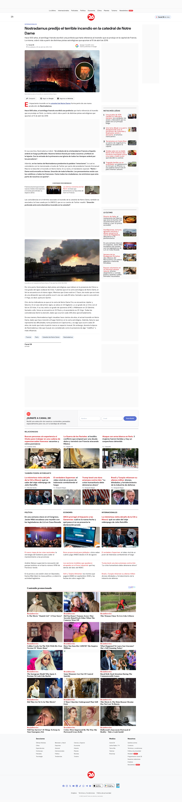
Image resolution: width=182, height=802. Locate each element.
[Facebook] (63, 786)
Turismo (76, 756)
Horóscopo (39, 751)
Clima (37, 745)
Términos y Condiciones (87, 793)
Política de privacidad (134, 751)
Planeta (76, 751)
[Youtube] (73, 786)
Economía (68, 512)
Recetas (76, 754)
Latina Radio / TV (114, 745)
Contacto (130, 745)
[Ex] (70, 786)
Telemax (111, 751)
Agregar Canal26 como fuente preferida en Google (88, 45)
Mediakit (132, 754)
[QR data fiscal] (117, 787)
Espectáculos (40, 748)
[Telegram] (87, 786)
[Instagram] (67, 786)
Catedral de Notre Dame (50, 337)
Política (28, 512)
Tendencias (58, 756)
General (57, 748)
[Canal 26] (91, 775)
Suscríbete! (130, 418)
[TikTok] (80, 786)
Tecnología (39, 756)
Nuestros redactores (134, 759)
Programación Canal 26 (135, 756)
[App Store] (98, 786)
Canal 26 (31, 45)
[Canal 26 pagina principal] (91, 20)
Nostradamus (68, 337)
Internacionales (31, 24)
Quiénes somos (132, 743)
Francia (28, 337)
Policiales (39, 754)
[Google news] (90, 786)
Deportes (58, 745)
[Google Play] (109, 786)
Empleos (130, 762)
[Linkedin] (77, 786)
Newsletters (133, 765)
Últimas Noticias (41, 743)
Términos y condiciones (135, 748)
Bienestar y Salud (60, 743)
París (36, 337)
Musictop (112, 754)
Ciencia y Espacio (79, 743)
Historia (76, 748)
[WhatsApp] (83, 786)
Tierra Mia (112, 748)
